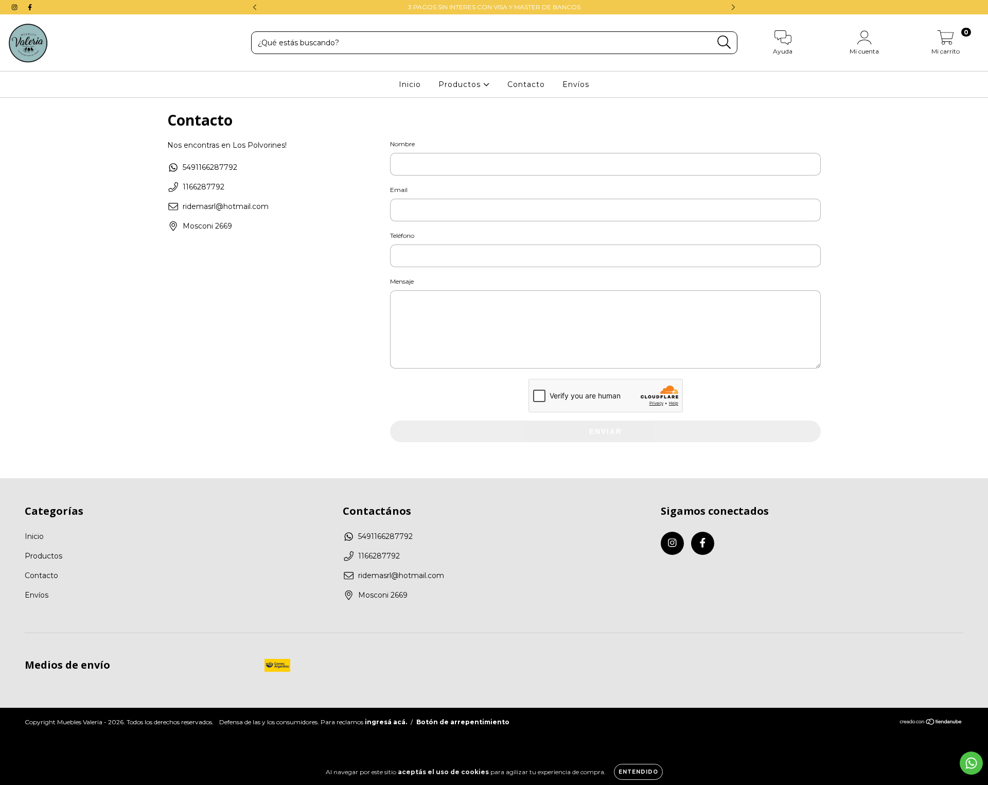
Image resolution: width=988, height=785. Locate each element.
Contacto (526, 84)
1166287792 (203, 186)
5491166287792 (210, 167)
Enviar (605, 431)
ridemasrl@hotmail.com (226, 206)
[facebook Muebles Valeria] (30, 7)
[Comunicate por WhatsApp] (971, 763)
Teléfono (402, 235)
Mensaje (402, 281)
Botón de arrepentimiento (462, 722)
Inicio (410, 84)
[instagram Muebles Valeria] (15, 7)
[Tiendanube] (931, 723)
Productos (460, 84)
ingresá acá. (386, 722)
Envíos (575, 84)
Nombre (402, 144)
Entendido (638, 772)
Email (399, 190)
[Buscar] (724, 42)
